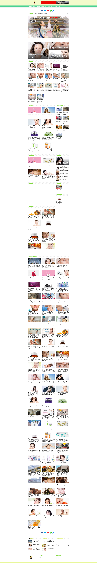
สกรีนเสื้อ (49, 6)
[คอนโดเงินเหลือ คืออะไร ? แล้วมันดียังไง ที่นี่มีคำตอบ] (34, 412)
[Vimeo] (61, 558)
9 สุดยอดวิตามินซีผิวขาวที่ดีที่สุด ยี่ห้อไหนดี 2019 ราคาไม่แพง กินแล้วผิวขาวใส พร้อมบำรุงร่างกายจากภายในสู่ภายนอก (34, 240)
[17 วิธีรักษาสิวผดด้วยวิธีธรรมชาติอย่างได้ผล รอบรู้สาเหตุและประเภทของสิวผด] (48, 501)
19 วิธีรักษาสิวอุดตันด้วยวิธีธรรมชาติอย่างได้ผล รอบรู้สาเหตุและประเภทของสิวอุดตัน (34, 516)
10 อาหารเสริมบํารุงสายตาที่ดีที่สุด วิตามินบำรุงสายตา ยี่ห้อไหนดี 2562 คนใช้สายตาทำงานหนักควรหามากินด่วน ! (62, 371)
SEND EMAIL (41, 558)
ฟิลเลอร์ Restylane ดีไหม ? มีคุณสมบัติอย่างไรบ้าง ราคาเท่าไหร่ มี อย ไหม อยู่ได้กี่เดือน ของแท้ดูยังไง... (48, 70)
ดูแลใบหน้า (34, 6)
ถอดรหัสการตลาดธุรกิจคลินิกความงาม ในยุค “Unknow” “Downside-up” (34, 266)
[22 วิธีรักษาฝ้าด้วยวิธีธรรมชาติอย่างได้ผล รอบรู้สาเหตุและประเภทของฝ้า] (34, 501)
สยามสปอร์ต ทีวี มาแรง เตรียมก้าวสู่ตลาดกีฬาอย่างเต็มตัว (34, 277)
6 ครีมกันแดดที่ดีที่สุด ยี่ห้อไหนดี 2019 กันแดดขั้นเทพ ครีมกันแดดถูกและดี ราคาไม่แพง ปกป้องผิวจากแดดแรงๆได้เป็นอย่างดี (48, 150)
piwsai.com (40, 39)
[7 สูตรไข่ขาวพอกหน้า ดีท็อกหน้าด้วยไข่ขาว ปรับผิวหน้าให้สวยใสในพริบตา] (44, 545)
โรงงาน (45, 6)
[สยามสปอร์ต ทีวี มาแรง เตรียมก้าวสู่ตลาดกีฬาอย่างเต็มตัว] (34, 273)
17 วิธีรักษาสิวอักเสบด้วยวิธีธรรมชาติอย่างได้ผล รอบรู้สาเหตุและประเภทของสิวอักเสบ (62, 506)
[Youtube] (65, 558)
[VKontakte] (63, 558)
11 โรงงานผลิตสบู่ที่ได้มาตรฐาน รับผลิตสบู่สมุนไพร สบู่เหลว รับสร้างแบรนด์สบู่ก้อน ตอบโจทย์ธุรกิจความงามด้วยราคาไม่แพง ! (65, 122)
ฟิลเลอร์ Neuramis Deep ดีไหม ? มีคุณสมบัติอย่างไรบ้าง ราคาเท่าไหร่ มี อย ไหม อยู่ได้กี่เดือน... (64, 70)
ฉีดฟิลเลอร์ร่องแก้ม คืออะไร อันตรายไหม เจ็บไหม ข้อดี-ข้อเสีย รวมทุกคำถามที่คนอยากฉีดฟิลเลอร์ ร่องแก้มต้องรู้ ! (32, 79)
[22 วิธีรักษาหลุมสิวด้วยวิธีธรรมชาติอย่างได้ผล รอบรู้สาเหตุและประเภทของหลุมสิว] (48, 512)
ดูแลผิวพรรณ (38, 6)
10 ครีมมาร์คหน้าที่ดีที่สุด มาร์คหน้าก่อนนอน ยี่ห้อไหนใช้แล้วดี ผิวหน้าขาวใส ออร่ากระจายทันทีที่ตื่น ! (62, 462)
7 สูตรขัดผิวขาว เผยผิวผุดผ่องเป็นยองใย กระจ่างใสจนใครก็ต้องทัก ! (34, 176)
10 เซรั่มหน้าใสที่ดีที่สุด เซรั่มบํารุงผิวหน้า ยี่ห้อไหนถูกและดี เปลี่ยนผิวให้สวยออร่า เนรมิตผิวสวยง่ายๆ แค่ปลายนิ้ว (48, 127)
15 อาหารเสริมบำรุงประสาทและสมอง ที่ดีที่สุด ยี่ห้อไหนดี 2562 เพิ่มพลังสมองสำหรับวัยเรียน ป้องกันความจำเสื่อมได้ (48, 240)
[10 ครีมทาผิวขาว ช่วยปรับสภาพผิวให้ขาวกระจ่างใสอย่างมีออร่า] (34, 458)
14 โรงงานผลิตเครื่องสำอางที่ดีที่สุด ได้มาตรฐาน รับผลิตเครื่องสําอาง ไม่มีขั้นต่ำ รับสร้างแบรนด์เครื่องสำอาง (66, 130)
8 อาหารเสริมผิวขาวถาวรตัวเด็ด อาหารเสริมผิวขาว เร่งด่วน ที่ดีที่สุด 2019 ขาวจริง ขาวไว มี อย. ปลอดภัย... (48, 165)
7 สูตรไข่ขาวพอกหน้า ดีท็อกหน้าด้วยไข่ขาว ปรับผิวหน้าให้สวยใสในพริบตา (50, 545)
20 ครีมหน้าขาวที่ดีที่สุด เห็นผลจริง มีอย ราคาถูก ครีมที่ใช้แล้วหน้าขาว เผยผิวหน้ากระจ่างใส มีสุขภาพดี (48, 462)
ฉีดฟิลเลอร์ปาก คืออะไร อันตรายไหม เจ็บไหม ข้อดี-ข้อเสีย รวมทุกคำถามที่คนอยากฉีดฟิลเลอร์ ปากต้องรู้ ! (40, 79)
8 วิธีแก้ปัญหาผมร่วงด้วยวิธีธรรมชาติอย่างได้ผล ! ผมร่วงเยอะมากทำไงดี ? (64, 179)
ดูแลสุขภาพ (57, 543)
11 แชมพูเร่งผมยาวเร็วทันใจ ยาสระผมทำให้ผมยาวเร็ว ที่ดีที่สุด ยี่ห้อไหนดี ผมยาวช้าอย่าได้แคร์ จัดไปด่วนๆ (62, 163)
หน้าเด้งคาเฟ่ (30, 6)
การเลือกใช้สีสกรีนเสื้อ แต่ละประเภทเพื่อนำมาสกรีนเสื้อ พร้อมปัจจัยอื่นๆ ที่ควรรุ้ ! (59, 190)
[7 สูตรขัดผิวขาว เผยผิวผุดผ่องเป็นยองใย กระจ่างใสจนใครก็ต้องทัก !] (34, 172)
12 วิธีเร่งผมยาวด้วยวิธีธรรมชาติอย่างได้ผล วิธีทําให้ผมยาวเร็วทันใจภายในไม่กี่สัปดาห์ (64, 176)
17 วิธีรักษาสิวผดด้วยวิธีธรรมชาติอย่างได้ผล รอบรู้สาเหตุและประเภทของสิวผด (48, 506)
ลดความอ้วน (52, 6)
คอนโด (59, 6)
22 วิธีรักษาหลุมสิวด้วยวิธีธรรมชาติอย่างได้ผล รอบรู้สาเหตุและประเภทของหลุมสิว (48, 516)
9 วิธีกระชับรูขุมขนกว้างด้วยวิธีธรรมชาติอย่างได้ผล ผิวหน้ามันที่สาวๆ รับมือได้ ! (61, 495)
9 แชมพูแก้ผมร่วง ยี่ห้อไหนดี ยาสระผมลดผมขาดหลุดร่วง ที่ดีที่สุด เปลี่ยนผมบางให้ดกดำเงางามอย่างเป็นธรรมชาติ (64, 167)
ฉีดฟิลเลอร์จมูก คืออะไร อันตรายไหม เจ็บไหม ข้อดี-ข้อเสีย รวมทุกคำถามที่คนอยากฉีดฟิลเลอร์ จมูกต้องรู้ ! (48, 79)
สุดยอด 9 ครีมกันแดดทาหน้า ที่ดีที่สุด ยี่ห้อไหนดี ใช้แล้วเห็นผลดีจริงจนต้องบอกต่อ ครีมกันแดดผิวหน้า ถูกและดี (48, 116)
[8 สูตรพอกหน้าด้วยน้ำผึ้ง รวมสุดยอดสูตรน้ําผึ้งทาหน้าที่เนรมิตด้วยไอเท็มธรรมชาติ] (34, 523)
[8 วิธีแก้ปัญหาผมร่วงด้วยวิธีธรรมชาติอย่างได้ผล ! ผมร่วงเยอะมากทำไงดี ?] (57, 179)
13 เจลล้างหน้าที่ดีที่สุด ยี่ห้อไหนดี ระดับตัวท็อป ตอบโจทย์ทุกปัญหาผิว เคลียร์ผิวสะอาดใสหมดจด (34, 126)
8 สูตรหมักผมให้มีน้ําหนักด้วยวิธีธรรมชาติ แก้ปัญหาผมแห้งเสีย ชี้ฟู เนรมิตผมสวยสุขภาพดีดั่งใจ (64, 173)
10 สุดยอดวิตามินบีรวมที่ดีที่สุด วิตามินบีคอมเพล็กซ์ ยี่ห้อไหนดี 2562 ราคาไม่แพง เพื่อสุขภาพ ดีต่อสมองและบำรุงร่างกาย (48, 252)
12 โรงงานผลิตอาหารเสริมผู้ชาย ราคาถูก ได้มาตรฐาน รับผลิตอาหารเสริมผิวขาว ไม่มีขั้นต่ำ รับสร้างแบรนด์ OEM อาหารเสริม (59, 130)
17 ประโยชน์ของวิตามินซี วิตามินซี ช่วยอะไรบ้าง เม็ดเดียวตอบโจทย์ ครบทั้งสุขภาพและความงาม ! (34, 216)
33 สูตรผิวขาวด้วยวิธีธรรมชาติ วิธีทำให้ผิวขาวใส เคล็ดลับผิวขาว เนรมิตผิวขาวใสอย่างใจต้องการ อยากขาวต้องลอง (48, 177)
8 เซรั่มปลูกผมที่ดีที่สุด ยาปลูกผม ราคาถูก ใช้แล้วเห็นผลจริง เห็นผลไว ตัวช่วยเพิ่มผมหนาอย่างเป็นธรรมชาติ (64, 170)
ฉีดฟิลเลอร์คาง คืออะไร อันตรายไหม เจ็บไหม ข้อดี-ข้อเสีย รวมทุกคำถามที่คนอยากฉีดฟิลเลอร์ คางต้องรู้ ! (56, 79)
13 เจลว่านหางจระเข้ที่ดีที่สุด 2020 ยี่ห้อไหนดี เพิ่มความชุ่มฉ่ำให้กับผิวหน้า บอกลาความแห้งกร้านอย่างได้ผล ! (48, 139)
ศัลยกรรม (56, 6)
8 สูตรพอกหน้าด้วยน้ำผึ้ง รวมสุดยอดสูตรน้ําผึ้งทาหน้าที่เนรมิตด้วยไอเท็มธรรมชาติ (34, 527)
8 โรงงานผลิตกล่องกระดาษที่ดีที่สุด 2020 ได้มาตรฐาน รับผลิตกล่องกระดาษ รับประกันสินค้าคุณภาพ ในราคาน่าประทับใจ (66, 113)
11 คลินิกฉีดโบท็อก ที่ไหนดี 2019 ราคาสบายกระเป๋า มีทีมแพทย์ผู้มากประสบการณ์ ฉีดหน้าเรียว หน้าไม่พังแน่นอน (31, 100)
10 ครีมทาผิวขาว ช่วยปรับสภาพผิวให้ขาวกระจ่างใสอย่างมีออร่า (34, 462)
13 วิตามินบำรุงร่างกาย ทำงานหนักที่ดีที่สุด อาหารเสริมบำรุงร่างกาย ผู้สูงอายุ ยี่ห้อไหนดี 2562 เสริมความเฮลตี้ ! (48, 217)
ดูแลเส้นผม (42, 6)
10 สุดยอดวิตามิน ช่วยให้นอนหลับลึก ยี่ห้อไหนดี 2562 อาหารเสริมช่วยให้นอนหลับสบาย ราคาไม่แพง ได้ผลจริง (48, 371)
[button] (68, 6)
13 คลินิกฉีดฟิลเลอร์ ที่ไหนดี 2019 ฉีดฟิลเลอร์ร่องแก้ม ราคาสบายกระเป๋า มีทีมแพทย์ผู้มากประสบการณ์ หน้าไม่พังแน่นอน (40, 101)
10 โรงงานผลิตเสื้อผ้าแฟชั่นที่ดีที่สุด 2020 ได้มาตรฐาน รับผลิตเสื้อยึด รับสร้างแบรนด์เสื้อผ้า (59, 121)
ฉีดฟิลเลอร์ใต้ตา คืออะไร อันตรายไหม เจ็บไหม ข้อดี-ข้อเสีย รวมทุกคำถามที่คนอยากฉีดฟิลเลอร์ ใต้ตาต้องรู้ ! (46, 13)
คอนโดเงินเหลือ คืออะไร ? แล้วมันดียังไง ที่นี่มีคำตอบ (34, 416)
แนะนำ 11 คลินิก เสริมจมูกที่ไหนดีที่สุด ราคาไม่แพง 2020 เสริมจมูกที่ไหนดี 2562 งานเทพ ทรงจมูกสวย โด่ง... (56, 90)
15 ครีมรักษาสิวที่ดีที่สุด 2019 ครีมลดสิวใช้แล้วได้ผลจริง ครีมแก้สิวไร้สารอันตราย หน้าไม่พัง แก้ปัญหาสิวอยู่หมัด (34, 452)
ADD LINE (40, 558)
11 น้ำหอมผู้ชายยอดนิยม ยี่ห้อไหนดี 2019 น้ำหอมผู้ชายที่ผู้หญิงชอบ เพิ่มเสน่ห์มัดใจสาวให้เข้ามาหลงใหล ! (48, 393)
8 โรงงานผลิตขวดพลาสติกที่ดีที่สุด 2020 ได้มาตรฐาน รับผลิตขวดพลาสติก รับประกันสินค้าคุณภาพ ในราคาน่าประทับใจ (59, 113)
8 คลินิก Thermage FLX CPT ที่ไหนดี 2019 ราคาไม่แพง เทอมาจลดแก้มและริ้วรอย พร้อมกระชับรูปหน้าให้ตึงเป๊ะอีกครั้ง (32, 90)
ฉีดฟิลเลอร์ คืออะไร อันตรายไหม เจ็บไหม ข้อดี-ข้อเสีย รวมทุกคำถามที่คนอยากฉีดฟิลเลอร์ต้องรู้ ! (32, 70)
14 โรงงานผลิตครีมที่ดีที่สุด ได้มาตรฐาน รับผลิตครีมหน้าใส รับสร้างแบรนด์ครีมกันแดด (59, 138)
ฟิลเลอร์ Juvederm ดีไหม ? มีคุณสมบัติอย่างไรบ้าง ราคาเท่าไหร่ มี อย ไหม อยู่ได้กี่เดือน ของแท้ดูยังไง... (56, 70)
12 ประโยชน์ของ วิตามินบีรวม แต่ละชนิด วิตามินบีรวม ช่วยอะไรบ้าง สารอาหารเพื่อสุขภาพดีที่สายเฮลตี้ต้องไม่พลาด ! (34, 252)
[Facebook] (57, 558)
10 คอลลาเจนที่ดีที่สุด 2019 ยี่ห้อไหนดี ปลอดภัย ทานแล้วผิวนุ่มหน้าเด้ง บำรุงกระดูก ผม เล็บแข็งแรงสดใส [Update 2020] (34, 116)
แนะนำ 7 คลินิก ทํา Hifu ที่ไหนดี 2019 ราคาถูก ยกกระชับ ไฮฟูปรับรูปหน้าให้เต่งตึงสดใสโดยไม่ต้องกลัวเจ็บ (40, 90)
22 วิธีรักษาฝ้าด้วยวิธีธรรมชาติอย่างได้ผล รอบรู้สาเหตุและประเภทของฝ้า (34, 506)
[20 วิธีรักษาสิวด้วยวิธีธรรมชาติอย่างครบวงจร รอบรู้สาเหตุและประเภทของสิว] (62, 512)
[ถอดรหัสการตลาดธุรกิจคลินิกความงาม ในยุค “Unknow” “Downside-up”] (34, 261)
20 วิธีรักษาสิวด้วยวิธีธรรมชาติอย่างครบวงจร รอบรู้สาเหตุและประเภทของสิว (62, 516)
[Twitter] (59, 558)
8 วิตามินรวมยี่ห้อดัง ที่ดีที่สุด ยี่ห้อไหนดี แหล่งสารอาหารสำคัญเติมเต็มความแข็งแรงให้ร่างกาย (48, 228)
